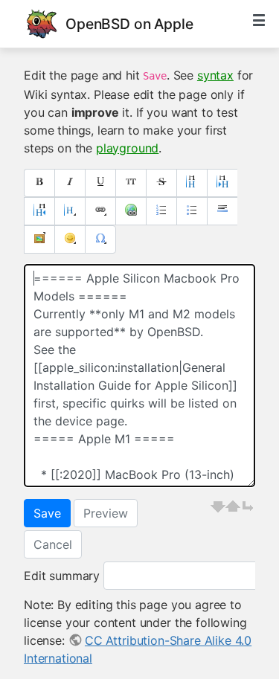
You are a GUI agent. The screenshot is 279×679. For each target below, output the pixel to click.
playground (127, 148)
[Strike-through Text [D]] (161, 183)
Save (47, 513)
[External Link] (130, 211)
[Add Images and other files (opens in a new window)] (39, 239)
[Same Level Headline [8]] (191, 183)
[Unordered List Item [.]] (191, 211)
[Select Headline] (69, 211)
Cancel (52, 544)
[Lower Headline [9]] (222, 183)
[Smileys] (69, 239)
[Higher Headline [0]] (39, 211)
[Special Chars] (100, 239)
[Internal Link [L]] (100, 211)
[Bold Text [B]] (39, 183)
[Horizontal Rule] (222, 211)
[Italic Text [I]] (69, 183)
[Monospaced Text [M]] (130, 183)
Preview (105, 513)
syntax (215, 75)
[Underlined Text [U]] (100, 183)
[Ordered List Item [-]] (161, 211)
